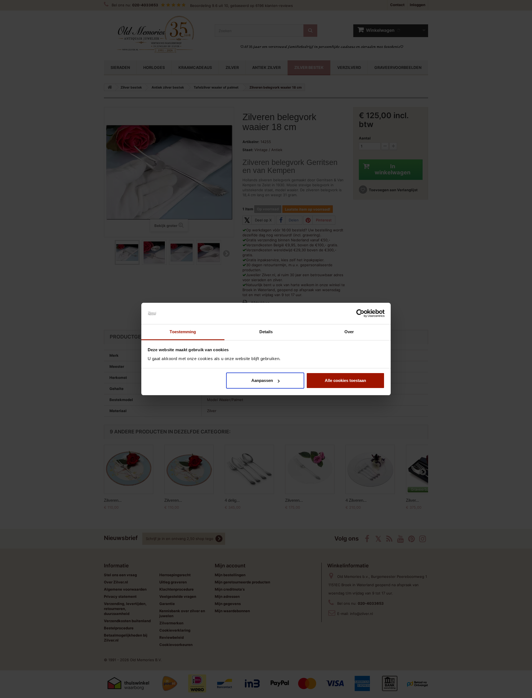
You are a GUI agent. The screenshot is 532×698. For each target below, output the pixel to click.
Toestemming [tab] (183, 331)
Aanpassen (262, 380)
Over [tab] (349, 331)
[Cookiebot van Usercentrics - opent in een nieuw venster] (360, 313)
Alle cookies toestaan (345, 380)
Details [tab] (266, 331)
